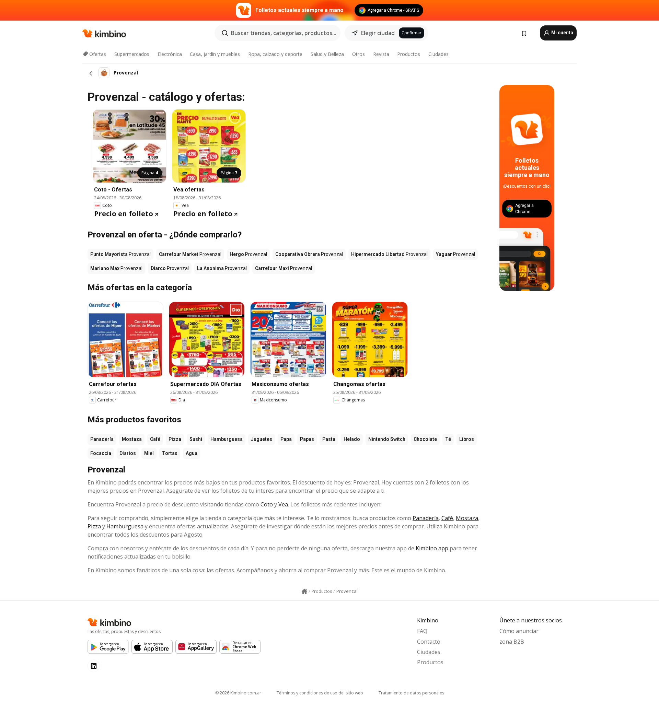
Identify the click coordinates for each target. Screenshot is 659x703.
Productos (408, 54)
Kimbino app (432, 548)
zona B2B (511, 641)
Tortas (169, 453)
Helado (352, 439)
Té (448, 439)
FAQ (422, 631)
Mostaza (132, 439)
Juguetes (261, 439)
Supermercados (131, 54)
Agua (191, 453)
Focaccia (100, 453)
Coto (267, 504)
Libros (466, 439)
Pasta (328, 439)
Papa (286, 439)
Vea (283, 504)
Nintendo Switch (386, 439)
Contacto (428, 641)
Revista (381, 54)
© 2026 (238, 693)
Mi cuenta (561, 32)
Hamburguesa (226, 439)
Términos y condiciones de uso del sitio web (320, 693)
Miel (149, 453)
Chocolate (425, 439)
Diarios (127, 453)
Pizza (175, 439)
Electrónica (170, 54)
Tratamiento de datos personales (411, 693)
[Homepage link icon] (304, 591)
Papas (307, 439)
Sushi (195, 439)
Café (155, 439)
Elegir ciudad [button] (378, 33)
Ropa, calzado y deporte (275, 54)
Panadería (102, 439)
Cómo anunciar (519, 631)
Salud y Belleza (327, 54)
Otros (358, 54)
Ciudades (438, 54)
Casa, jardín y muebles (215, 54)
